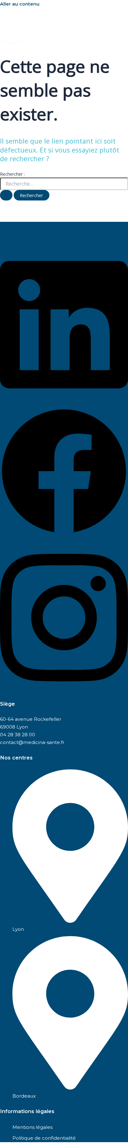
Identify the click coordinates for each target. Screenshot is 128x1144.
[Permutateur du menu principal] (12, 36)
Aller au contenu (19, 4)
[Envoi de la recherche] (6, 195)
